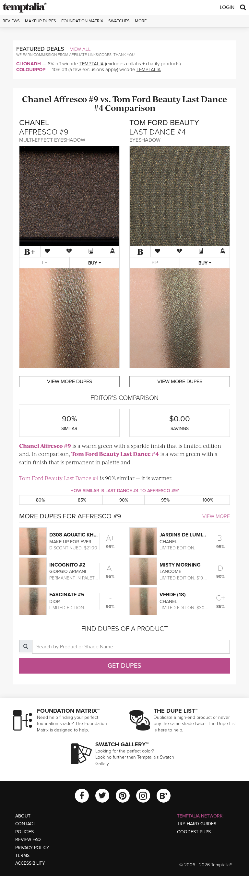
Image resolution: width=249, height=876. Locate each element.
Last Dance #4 (139, 454)
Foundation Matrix (82, 21)
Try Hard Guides (196, 824)
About (22, 816)
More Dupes (69, 381)
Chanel (37, 98)
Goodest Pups (194, 832)
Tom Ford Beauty (147, 98)
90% (123, 500)
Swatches (119, 21)
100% (208, 500)
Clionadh (28, 64)
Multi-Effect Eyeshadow (52, 140)
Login (227, 7)
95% (165, 500)
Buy (93, 263)
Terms (22, 855)
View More (216, 516)
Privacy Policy (32, 847)
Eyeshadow (144, 140)
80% (40, 500)
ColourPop (30, 69)
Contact (25, 824)
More (141, 21)
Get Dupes (124, 666)
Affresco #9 (76, 98)
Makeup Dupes (40, 21)
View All (80, 49)
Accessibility (30, 863)
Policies (24, 832)
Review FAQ (28, 839)
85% (82, 500)
